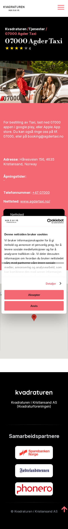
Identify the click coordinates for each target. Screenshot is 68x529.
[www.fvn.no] (34, 470)
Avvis (34, 305)
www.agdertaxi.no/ (35, 201)
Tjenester (37, 29)
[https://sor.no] (34, 452)
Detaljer (51, 283)
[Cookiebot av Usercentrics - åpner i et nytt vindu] (48, 221)
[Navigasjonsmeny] (61, 7)
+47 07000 (41, 193)
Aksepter (34, 294)
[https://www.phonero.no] (34, 488)
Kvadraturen (15, 29)
